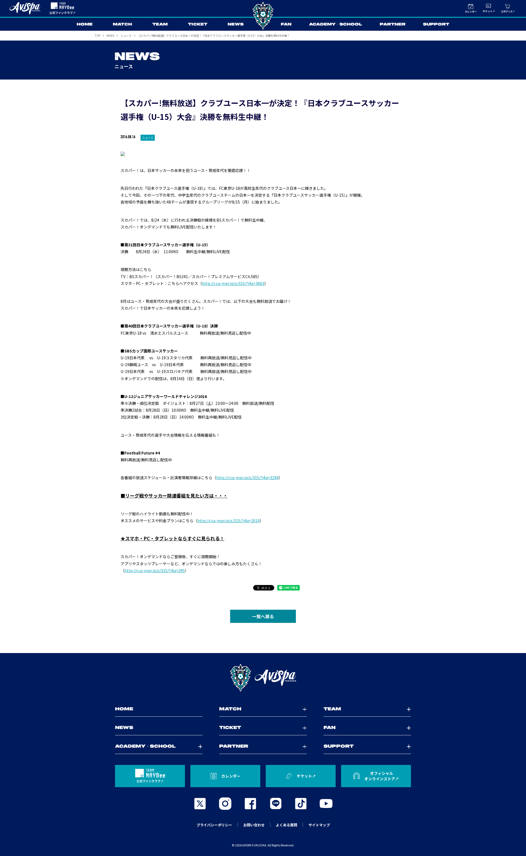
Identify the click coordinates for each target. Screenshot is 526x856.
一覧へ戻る (263, 616)
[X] (200, 803)
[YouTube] (326, 803)
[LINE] (275, 803)
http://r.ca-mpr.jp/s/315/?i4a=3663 (233, 283)
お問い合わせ (254, 824)
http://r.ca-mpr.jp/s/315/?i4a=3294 (247, 477)
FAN (286, 24)
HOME (85, 24)
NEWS (236, 24)
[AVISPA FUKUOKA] (263, 677)
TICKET (197, 24)
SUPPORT (436, 24)
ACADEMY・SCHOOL (335, 24)
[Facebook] (250, 803)
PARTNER (392, 24)
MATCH (122, 24)
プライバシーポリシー (214, 824)
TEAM (160, 24)
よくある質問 (286, 824)
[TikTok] (300, 803)
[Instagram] (225, 803)
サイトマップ (319, 824)
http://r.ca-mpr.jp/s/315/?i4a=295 (154, 570)
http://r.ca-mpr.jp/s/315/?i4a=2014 (228, 520)
